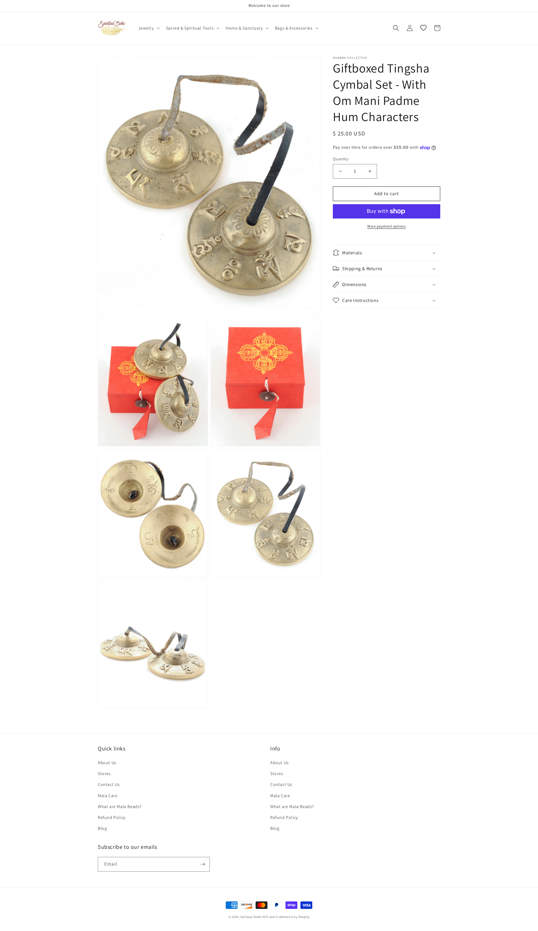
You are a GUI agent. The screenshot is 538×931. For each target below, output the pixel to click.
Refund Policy (111, 817)
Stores (104, 773)
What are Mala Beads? (120, 806)
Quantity (340, 159)
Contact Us (109, 784)
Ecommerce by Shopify (292, 917)
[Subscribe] (203, 864)
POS (265, 917)
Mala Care (107, 795)
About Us (107, 762)
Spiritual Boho (250, 917)
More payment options (386, 226)
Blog (102, 828)
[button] (148, 28)
